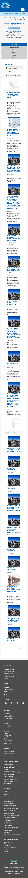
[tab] (14, 68)
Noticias (5, 686)
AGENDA (5, 691)
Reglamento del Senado (9, 676)
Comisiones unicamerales (9, 751)
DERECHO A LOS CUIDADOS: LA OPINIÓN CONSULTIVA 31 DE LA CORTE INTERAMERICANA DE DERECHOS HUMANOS (14, 169)
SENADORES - (6, 13)
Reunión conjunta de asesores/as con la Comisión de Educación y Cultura (13, 508)
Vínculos (14, 52)
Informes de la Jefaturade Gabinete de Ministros (9, 777)
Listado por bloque (8, 715)
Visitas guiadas (7, 793)
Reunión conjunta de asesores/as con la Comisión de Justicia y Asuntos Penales (13, 619)
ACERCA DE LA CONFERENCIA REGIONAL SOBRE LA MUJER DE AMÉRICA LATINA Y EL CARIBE (13, 94)
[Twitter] (17, 703)
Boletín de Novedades (8, 742)
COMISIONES (22, 13)
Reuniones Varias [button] (12, 433)
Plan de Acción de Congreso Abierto (11, 824)
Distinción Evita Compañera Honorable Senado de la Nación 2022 (13, 589)
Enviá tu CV (6, 678)
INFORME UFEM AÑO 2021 (12, 364)
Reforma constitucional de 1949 (10, 779)
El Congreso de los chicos (9, 849)
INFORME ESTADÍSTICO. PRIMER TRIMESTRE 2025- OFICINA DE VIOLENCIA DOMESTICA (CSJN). (13, 132)
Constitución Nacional (8, 673)
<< (13, 421)
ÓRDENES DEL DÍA (8, 783)
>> (13, 426)
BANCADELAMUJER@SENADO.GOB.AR (14, 31)
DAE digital (6, 738)
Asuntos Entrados (7, 737)
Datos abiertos (7, 829)
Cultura (5, 791)
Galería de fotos (7, 687)
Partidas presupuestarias (9, 813)
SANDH (5, 844)
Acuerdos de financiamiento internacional (9, 821)
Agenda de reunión (14, 28)
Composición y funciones (9, 764)
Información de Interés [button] (14, 76)
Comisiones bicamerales (9, 753)
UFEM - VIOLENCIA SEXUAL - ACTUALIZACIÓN (12, 302)
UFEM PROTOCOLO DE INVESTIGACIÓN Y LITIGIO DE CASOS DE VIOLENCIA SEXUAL (14, 270)
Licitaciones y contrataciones (10, 810)
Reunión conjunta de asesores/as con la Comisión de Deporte (13, 449)
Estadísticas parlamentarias (9, 771)
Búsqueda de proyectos (9, 726)
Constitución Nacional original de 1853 (12, 675)
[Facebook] (23, 703)
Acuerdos (6, 769)
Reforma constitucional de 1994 (10, 781)
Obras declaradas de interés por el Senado (12, 773)
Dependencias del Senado (9, 671)
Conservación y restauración (10, 847)
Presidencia (6, 668)
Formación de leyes (8, 766)
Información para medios (9, 689)
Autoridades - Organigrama (9, 669)
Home (2, 17)
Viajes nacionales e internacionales (11, 812)
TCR (4, 853)
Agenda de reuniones (8, 755)
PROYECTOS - (12, 13)
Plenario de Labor (7, 735)
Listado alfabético (7, 713)
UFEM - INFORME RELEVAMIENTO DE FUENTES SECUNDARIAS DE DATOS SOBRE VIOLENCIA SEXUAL (13, 239)
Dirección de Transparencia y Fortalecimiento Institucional (10, 804)
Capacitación (6, 794)
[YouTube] (6, 703)
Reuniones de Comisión (14, 47)
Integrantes (14, 55)
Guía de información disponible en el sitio (12, 834)
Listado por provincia (8, 716)
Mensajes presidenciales (9, 774)
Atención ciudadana (8, 842)
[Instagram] (11, 703)
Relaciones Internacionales (9, 767)
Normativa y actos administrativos (11, 808)
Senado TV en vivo (7, 743)
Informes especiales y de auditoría (11, 827)
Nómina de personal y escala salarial (11, 815)
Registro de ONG (7, 845)
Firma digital (6, 832)
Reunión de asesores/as (11, 469)
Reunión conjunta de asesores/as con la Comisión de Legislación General (13, 530)
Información (14, 44)
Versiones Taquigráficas (9, 740)
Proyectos (14, 50)
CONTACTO (6, 694)
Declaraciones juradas (8, 819)
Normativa (14, 57)
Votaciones (6, 733)
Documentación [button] (12, 68)
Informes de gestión (8, 825)
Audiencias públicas (8, 830)
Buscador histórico (8, 718)
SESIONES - (17, 13)
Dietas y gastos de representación (11, 817)
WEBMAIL (6, 852)
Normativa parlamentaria (9, 807)
